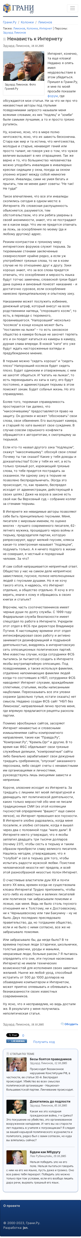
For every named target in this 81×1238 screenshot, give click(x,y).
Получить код (44, 1042)
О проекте (11, 1206)
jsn (25, 1228)
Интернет (45, 28)
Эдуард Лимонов (14, 32)
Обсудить (71, 1024)
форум (53, 96)
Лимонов (45, 22)
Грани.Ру (10, 22)
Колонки (27, 22)
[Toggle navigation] (72, 8)
